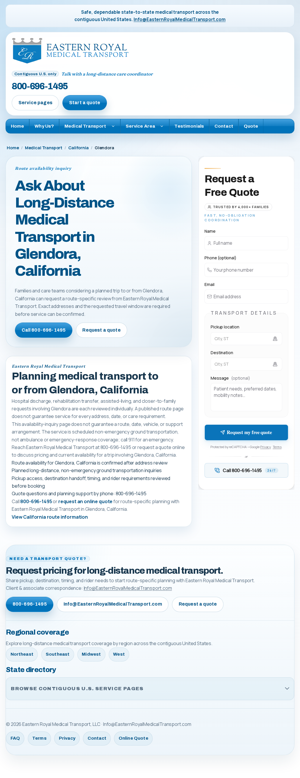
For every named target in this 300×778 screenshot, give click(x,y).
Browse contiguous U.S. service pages (77, 688)
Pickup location (225, 327)
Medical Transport (43, 147)
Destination (222, 352)
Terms (277, 447)
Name (209, 231)
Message (230, 378)
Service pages (35, 102)
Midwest (91, 654)
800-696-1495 (40, 86)
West (119, 654)
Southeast (57, 654)
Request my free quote (249, 432)
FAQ (15, 738)
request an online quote (85, 501)
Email (209, 284)
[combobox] (246, 338)
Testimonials (189, 126)
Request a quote (101, 330)
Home (17, 126)
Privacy (265, 447)
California (78, 147)
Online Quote (133, 738)
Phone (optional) (220, 258)
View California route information (50, 517)
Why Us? (44, 126)
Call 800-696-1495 (44, 330)
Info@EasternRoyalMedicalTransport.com (180, 19)
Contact (223, 126)
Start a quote (84, 102)
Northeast (22, 654)
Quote (251, 126)
